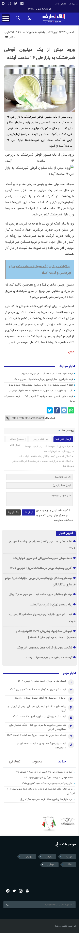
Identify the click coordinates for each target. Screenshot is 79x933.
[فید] (22, 3)
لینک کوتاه (50, 418)
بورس (49, 856)
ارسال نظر (28, 512)
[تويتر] (15, 3)
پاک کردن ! (13, 512)
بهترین (28, 856)
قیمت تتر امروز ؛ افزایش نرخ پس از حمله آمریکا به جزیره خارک (43, 379)
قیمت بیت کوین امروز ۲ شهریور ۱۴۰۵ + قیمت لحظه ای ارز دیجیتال (41, 391)
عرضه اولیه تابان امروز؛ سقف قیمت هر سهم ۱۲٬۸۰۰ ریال (47, 374)
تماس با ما (60, 4)
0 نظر (12, 37)
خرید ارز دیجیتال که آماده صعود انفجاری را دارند (40, 698)
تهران (69, 856)
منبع (71, 351)
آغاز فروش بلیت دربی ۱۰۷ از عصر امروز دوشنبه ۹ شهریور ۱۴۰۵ (44, 772)
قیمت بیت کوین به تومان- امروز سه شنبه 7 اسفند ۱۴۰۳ (36, 735)
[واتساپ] (71, 410)
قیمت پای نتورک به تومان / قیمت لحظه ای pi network (41, 745)
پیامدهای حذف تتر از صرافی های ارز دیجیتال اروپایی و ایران (36, 708)
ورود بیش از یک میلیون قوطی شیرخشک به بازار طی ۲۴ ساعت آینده (39, 54)
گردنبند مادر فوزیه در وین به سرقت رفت (49, 657)
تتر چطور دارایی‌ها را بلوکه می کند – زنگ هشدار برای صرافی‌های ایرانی (37, 727)
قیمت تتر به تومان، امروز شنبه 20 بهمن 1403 (42, 681)
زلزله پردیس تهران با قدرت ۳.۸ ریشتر (51, 604)
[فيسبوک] (57, 410)
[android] (27, 891)
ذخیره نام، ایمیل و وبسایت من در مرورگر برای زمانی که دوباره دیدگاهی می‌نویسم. (54, 515)
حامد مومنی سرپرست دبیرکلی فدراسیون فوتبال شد (43, 558)
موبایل (50, 864)
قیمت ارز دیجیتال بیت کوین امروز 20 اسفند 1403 (39, 716)
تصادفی (14, 762)
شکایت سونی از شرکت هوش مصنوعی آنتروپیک (45, 647)
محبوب (37, 762)
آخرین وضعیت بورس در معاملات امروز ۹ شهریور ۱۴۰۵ (41, 568)
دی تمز (58, 926)
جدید (62, 762)
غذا (58, 431)
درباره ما (73, 4)
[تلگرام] (3, 3)
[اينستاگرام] (9, 3)
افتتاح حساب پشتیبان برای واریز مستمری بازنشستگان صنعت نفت (41, 385)
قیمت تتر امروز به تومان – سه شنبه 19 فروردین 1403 (38, 689)
